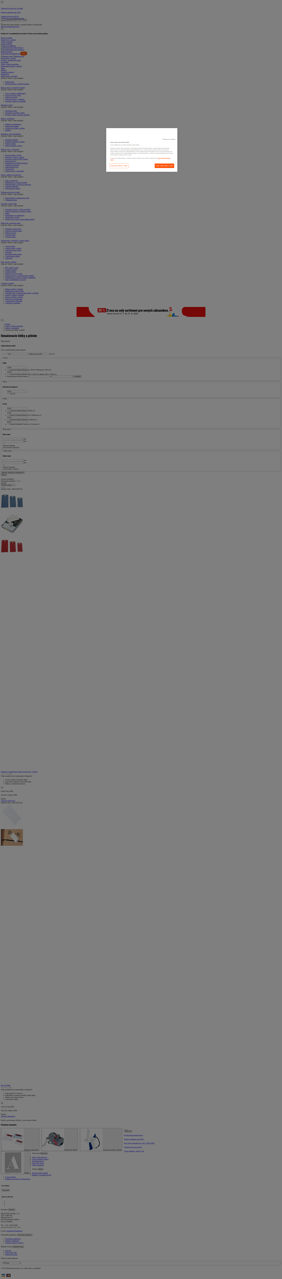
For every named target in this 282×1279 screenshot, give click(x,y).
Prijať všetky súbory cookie (164, 165)
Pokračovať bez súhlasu (169, 139)
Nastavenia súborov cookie (118, 165)
